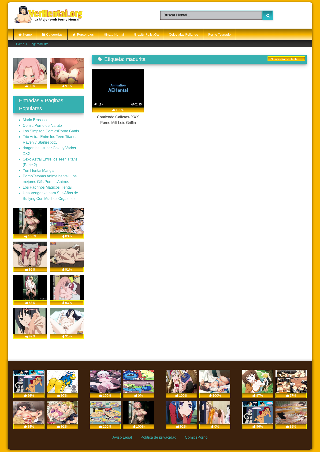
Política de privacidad (158, 437)
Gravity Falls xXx (146, 34)
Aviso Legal (122, 437)
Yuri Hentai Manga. (39, 170)
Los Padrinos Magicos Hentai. (48, 187)
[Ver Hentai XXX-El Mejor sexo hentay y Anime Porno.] (48, 15)
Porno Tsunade (219, 34)
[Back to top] (305, 438)
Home (27, 34)
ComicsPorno (196, 437)
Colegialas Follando (183, 34)
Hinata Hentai (114, 34)
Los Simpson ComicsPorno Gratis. (51, 131)
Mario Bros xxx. (35, 120)
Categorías (54, 34)
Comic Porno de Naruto (42, 125)
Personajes (85, 34)
